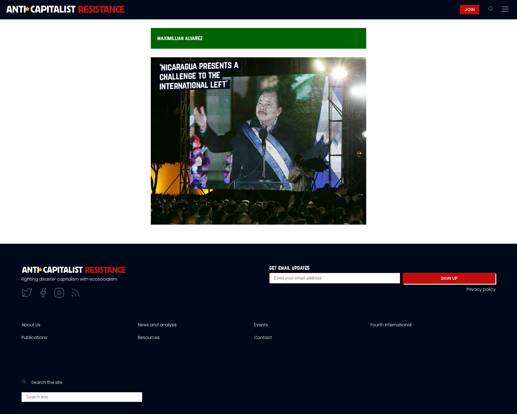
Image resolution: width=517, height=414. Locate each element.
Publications (34, 337)
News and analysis (157, 325)
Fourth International (391, 325)
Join (469, 9)
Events (261, 325)
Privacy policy (481, 289)
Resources (149, 337)
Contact (263, 337)
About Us (31, 325)
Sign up (449, 278)
